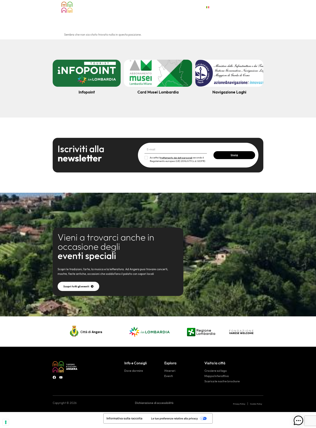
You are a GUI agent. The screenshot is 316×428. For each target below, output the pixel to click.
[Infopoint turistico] (87, 73)
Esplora (123, 7)
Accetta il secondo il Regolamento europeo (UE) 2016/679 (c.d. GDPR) (177, 159)
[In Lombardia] (149, 331)
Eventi (144, 7)
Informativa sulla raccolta (124, 418)
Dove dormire (133, 371)
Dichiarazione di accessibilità (154, 403)
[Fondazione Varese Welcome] (241, 332)
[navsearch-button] (248, 7)
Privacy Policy (239, 404)
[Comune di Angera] (86, 331)
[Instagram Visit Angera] (261, 6)
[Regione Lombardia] (201, 331)
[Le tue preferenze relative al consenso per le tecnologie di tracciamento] (6, 422)
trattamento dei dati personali (176, 157)
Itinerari (169, 371)
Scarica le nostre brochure (222, 381)
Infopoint (87, 92)
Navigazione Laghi (229, 92)
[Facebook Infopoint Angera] (255, 6)
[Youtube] (61, 377)
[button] (298, 421)
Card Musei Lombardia (158, 92)
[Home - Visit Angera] (73, 7)
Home (108, 7)
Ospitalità (166, 7)
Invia (234, 155)
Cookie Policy (256, 404)
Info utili (189, 7)
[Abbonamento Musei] (158, 73)
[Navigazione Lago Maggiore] (229, 73)
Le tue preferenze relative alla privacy (174, 418)
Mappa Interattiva (216, 376)
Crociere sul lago (215, 371)
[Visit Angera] (65, 366)
